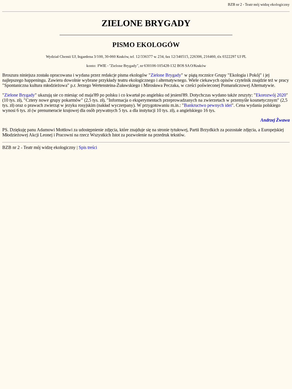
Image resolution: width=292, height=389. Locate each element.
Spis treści (88, 147)
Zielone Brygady (166, 75)
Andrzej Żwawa (275, 120)
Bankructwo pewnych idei (208, 105)
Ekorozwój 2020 (271, 95)
